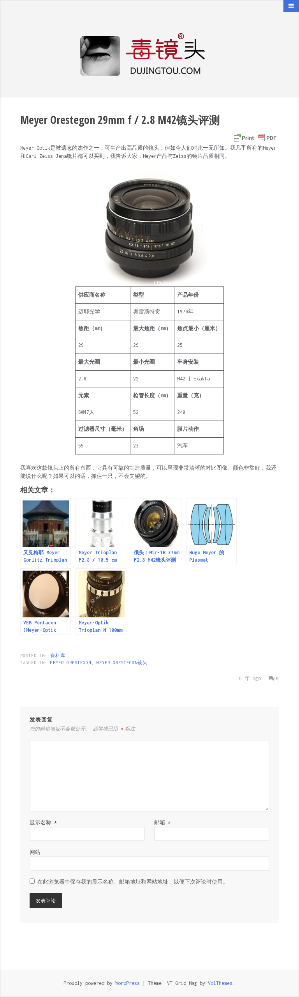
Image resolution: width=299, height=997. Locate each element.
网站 (35, 852)
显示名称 (43, 823)
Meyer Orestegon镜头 (122, 662)
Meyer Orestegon (70, 662)
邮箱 (162, 823)
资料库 (57, 655)
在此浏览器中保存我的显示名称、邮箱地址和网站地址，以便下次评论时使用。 (132, 882)
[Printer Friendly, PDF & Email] (254, 138)
